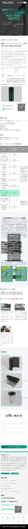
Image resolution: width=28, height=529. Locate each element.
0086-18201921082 (9, 105)
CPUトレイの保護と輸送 (6, 486)
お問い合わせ (21, 3)
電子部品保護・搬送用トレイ (7, 488)
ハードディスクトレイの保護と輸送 (8, 481)
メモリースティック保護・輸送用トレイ (9, 483)
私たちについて (5, 473)
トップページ (4, 22)
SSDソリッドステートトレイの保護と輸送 (9, 491)
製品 (10, 22)
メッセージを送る (15, 446)
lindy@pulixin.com (9, 109)
